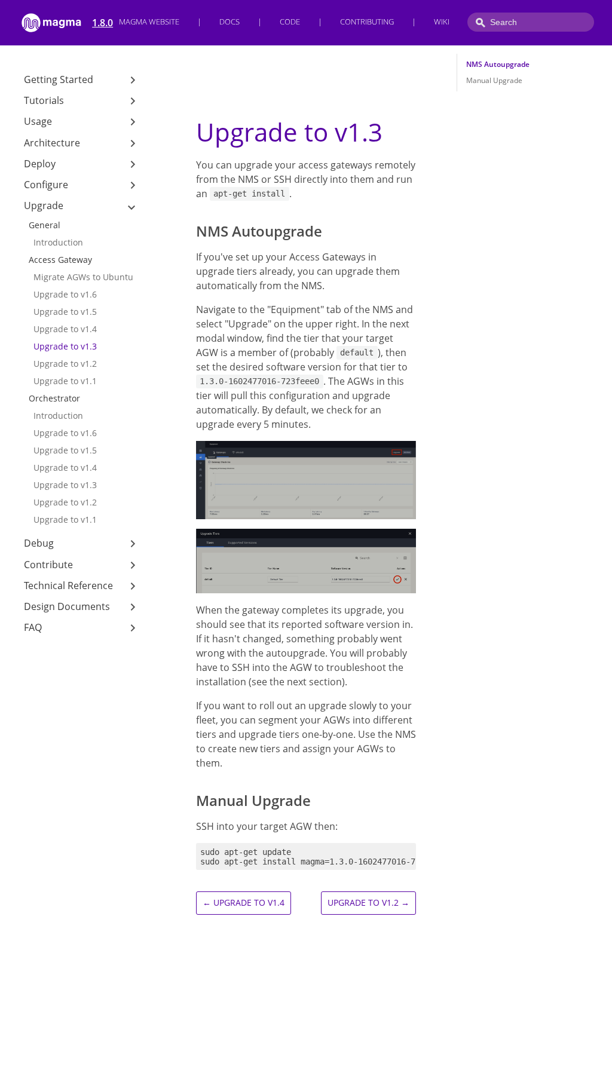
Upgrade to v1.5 (65, 311)
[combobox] (530, 22)
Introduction (58, 242)
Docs (229, 22)
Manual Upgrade (494, 80)
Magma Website (149, 22)
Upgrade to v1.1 (65, 381)
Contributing (367, 22)
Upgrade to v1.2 (65, 363)
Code (290, 22)
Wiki (441, 22)
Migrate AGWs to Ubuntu (83, 277)
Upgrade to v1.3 (65, 346)
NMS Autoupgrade (498, 64)
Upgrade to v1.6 (65, 294)
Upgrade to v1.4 (65, 329)
